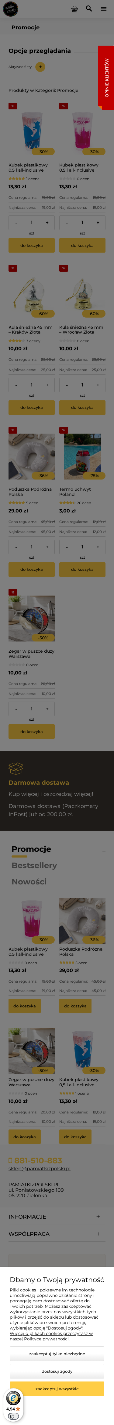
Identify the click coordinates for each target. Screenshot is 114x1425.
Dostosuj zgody (57, 1371)
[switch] (13, 1416)
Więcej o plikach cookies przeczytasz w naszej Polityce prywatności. (51, 1336)
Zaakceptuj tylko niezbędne (57, 1353)
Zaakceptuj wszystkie (57, 1388)
